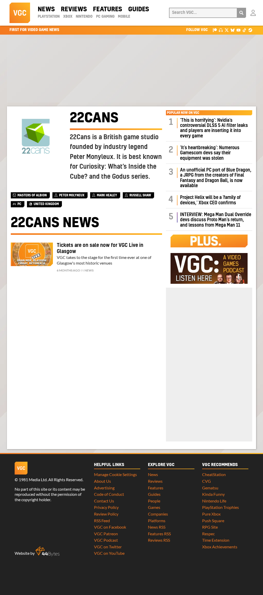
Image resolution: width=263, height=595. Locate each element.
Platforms (156, 520)
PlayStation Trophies (220, 507)
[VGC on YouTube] (238, 29)
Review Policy (106, 513)
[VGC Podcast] (221, 29)
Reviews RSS (159, 540)
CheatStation (214, 474)
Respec (208, 533)
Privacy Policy (106, 507)
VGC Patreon (106, 533)
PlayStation (49, 16)
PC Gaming (105, 16)
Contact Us (104, 500)
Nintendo (84, 16)
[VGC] (20, 13)
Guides (138, 9)
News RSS (156, 527)
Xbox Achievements (219, 546)
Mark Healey (107, 195)
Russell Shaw (140, 195)
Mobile (124, 16)
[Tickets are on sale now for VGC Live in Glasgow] (32, 254)
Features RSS (159, 533)
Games (154, 507)
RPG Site (210, 527)
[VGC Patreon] (215, 29)
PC (19, 204)
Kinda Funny (213, 494)
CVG (206, 481)
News (46, 9)
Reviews (74, 9)
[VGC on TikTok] (244, 29)
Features (107, 9)
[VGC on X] (227, 29)
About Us (102, 481)
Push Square (213, 520)
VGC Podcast (106, 540)
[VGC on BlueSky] (232, 29)
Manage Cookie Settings (115, 474)
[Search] (241, 13)
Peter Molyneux (71, 195)
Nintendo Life (214, 500)
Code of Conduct (109, 494)
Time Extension (215, 540)
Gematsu (210, 487)
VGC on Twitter (108, 546)
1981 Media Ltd (33, 479)
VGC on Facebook (110, 527)
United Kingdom (46, 204)
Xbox (67, 16)
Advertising (104, 487)
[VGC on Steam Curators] (250, 29)
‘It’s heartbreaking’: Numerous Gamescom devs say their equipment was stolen (209, 153)
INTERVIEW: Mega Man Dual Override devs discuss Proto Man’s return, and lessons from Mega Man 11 (215, 220)
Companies (158, 513)
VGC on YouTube (109, 553)
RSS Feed (102, 520)
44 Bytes (47, 551)
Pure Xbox (211, 513)
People (154, 500)
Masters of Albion (32, 195)
